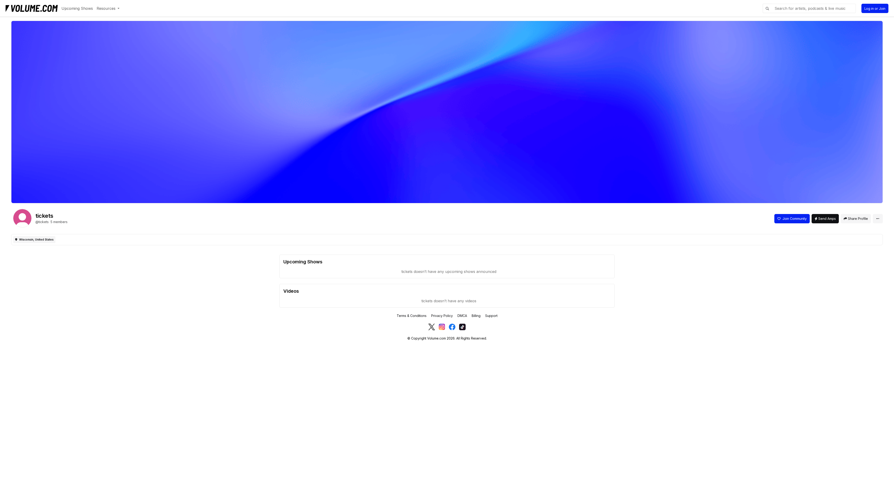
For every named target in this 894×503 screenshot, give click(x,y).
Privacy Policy (442, 316)
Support (491, 316)
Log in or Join (874, 8)
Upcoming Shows (77, 8)
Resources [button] (107, 8)
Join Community (794, 219)
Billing (476, 316)
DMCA (462, 316)
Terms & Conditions (412, 316)
